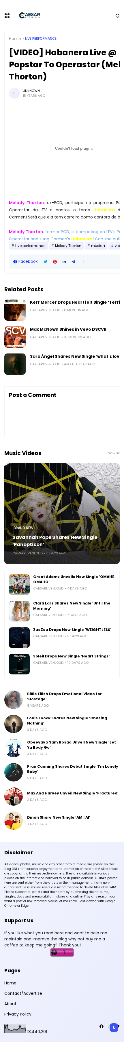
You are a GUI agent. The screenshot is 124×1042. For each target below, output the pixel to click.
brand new (23, 528)
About (10, 1004)
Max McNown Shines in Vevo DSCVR (68, 329)
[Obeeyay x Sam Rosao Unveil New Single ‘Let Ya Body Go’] (13, 748)
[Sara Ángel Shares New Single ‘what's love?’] (15, 364)
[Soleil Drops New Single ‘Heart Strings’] (19, 664)
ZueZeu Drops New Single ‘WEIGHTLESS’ (72, 629)
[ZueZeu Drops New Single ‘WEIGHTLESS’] (19, 637)
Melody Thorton (68, 246)
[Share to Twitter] (45, 262)
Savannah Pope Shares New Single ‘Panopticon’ (54, 541)
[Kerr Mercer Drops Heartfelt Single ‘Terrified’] (15, 310)
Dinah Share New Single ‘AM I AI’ (58, 817)
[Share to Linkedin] (64, 262)
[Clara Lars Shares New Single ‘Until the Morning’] (19, 611)
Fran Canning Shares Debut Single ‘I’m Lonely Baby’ (72, 769)
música (98, 246)
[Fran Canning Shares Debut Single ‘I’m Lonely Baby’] (13, 772)
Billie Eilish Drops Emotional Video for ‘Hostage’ (64, 696)
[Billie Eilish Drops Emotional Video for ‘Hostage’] (13, 700)
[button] (84, 262)
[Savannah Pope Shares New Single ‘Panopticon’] (62, 513)
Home (15, 38)
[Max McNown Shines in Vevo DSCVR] (15, 337)
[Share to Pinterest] (55, 262)
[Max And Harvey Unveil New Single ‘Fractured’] (13, 796)
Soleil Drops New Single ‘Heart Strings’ (71, 656)
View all (114, 453)
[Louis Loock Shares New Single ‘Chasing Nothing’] (13, 724)
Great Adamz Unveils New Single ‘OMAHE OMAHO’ (73, 579)
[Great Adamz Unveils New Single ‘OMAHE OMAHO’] (19, 584)
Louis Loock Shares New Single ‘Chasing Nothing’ (67, 721)
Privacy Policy (17, 1014)
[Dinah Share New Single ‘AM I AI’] (13, 820)
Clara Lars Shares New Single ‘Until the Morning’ (71, 606)
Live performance (41, 38)
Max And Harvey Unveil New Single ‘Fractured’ (73, 793)
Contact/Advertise (23, 993)
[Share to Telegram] (73, 262)
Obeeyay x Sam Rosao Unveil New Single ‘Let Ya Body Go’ (71, 745)
